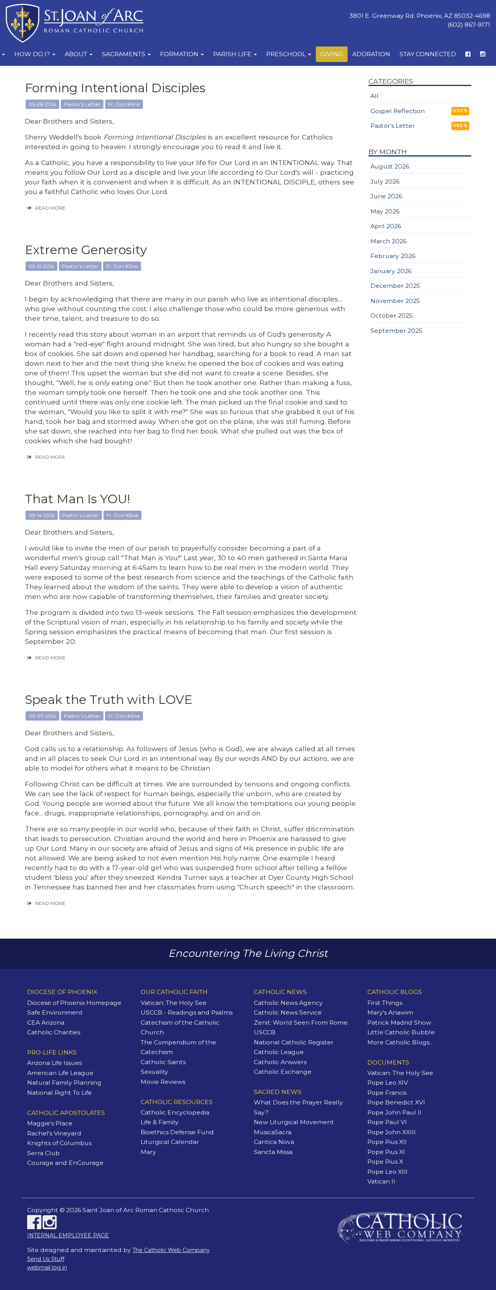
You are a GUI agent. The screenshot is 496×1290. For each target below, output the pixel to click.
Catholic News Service (288, 1012)
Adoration (371, 54)
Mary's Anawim (390, 1012)
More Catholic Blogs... (400, 1042)
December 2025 (395, 285)
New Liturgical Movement (294, 1122)
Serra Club (43, 1153)
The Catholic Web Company (171, 1250)
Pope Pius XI (386, 1152)
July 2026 (385, 181)
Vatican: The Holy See (174, 1002)
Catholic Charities (53, 1032)
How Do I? (33, 54)
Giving (331, 54)
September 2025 (396, 330)
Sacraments (124, 54)
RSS (458, 111)
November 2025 (395, 300)
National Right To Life (59, 1092)
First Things (384, 1002)
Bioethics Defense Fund (177, 1132)
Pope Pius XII (387, 1142)
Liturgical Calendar (170, 1142)
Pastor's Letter (392, 125)
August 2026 (389, 166)
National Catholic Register (294, 1042)
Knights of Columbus (59, 1143)
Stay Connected (428, 54)
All (374, 96)
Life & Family (160, 1122)
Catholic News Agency (288, 1002)
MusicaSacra (272, 1132)
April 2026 (385, 226)
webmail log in (47, 1267)
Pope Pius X (385, 1161)
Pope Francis (386, 1092)
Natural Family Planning (64, 1082)
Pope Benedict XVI (396, 1102)
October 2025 (391, 315)
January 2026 (391, 271)
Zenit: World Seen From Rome (301, 1022)
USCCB (265, 1032)
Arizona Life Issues (54, 1062)
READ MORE (50, 208)
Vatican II (381, 1181)
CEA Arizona (45, 1022)
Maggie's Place (49, 1123)
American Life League (60, 1073)
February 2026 (392, 256)
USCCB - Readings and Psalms (186, 1012)
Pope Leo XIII (387, 1171)
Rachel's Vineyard (54, 1133)
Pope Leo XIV (387, 1082)
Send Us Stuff (45, 1259)
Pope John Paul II (394, 1112)
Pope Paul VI (387, 1122)
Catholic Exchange (283, 1071)
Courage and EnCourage (65, 1162)
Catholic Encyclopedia (175, 1112)
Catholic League (279, 1052)
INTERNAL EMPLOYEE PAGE (68, 1235)
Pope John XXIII (391, 1132)
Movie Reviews (163, 1081)
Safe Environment (55, 1012)
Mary (148, 1152)
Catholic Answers (280, 1062)
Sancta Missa (273, 1152)
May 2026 (385, 211)
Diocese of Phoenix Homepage (74, 1002)
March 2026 (388, 241)
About (77, 54)
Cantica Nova (274, 1142)
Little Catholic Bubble (401, 1032)
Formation (180, 54)
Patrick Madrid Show (399, 1022)
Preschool (286, 54)
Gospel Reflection (397, 111)
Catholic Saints (163, 1062)
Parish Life (233, 54)
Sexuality (154, 1071)
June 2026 (386, 196)
